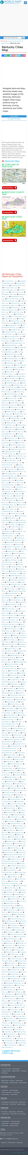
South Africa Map (6, 1068)
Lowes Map (7, 1032)
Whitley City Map (9, 609)
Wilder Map (21, 458)
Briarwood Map (6, 819)
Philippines (5, 1073)
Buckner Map (6, 396)
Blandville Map (10, 1034)
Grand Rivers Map (9, 846)
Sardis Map (18, 1029)
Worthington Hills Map (17, 580)
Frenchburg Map (15, 799)
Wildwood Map (14, 927)
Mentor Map (10, 965)
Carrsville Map (8, 1040)
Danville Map (8, 318)
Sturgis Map (18, 531)
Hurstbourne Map (12, 427)
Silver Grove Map (7, 615)
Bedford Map (21, 768)
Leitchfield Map (11, 383)
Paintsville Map (15, 440)
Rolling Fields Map (15, 746)
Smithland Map (14, 899)
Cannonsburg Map (8, 668)
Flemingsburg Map (10, 473)
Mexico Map (16, 1068)
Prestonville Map (7, 989)
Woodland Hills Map (8, 726)
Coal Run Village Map (13, 547)
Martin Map (20, 752)
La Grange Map (11, 363)
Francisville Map (21, 365)
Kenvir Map (21, 901)
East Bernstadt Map (12, 717)
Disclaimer (20, 1142)
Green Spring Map (7, 719)
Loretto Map (17, 721)
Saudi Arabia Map (6, 1092)
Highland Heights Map (17, 376)
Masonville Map (11, 628)
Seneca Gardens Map (8, 724)
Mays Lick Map (20, 936)
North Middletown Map (9, 748)
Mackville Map (6, 956)
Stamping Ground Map (9, 750)
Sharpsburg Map (12, 874)
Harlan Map (5, 544)
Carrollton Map (6, 429)
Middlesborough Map (8, 338)
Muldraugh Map (18, 642)
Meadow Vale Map (12, 710)
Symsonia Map (19, 759)
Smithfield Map (10, 1027)
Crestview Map (6, 801)
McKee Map (13, 684)
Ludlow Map (5, 420)
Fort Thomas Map (16, 316)
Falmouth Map (21, 516)
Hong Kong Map (13, 1090)
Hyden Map (21, 852)
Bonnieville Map (19, 930)
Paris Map (20, 352)
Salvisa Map (6, 826)
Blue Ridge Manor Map (11, 697)
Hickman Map (19, 496)
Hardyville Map (21, 994)
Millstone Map (11, 1020)
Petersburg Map (15, 757)
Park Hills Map (11, 460)
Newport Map (15, 321)
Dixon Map (9, 688)
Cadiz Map (13, 478)
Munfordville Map (19, 553)
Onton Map (7, 1007)
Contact (3, 1129)
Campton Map (14, 817)
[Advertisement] (14, 20)
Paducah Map (15, 303)
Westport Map (21, 921)
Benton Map (19, 420)
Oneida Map (21, 828)
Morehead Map (20, 380)
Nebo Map (9, 943)
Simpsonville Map (7, 485)
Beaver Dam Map (15, 445)
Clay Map (19, 606)
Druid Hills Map (11, 892)
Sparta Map (20, 945)
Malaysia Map (14, 1082)
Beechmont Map (17, 728)
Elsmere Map (6, 356)
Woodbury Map (20, 1032)
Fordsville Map (8, 786)
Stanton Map (20, 467)
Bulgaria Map (15, 1071)
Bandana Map (21, 961)
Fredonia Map (14, 837)
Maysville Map (21, 347)
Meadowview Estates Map (14, 854)
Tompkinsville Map (12, 493)
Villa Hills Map (11, 367)
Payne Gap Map (11, 870)
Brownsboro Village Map (9, 883)
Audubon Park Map (10, 573)
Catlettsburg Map (7, 535)
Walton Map (10, 438)
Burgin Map (9, 637)
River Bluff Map (6, 834)
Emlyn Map (10, 821)
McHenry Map (11, 841)
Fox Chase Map (20, 810)
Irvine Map (9, 469)
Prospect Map (6, 409)
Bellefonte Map (14, 655)
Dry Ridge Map (6, 516)
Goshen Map (10, 653)
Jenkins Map (14, 513)
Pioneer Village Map (16, 527)
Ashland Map (15, 307)
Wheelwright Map (7, 693)
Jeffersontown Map (8, 301)
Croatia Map (5, 1125)
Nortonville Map (7, 602)
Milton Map (16, 772)
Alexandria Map (11, 354)
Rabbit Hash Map (20, 885)
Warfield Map (8, 921)
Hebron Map (20, 392)
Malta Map (20, 1111)
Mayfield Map (18, 341)
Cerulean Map (11, 888)
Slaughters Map (7, 961)
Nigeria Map (12, 1111)
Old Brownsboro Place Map (10, 861)
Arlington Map (21, 872)
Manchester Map (7, 595)
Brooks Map (5, 496)
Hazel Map (9, 830)
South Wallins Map (8, 666)
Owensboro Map (16, 285)
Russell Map (8, 447)
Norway (12, 1080)
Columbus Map (19, 981)
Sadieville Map (10, 896)
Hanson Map (22, 708)
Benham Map (6, 795)
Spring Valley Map (20, 737)
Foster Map (9, 1043)
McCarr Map (20, 985)
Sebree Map (22, 558)
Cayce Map (9, 1018)
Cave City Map (8, 509)
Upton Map (13, 733)
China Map (4, 1111)
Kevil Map (19, 850)
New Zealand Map (6, 1064)
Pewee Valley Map (16, 575)
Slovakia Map (5, 1121)
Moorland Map (21, 819)
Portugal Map (5, 1102)
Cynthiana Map (18, 385)
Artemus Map (10, 770)
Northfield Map (20, 626)
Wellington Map (11, 777)
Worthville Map (14, 970)
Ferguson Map (11, 648)
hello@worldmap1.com (12, 1138)
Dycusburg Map (11, 1045)
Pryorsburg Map (7, 890)
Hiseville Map (6, 941)
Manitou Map (14, 974)
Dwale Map (21, 868)
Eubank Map (14, 881)
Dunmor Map (6, 885)
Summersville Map (20, 775)
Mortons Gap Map (12, 664)
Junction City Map (16, 507)
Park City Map (21, 779)
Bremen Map (10, 963)
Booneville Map (7, 1038)
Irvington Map (6, 606)
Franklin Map (20, 356)
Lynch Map (18, 706)
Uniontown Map (20, 631)
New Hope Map (20, 1016)
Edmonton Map (6, 562)
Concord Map (21, 1043)
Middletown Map (7, 374)
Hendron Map (20, 409)
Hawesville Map (9, 644)
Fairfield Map (16, 1023)
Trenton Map (18, 843)
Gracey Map (13, 1009)
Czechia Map (5, 1094)
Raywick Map (6, 1016)
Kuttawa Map (6, 741)
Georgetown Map (7, 294)
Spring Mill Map (19, 908)
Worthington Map (7, 558)
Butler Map (9, 761)
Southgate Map (7, 434)
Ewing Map (13, 925)
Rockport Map (11, 923)
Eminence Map (15, 482)
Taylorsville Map (20, 699)
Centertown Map (15, 823)
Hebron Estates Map (8, 620)
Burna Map (5, 930)
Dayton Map (14, 403)
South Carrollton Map (8, 972)
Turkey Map (4, 1098)
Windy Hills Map (7, 500)
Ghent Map (13, 877)
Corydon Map (10, 715)
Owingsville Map (15, 566)
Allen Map (23, 963)
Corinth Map (8, 945)
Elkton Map (10, 524)
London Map (6, 365)
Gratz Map (19, 1038)
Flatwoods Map (19, 369)
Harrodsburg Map (12, 358)
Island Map (21, 806)
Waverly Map (21, 890)
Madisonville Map (7, 310)
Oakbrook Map (6, 347)
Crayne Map (5, 981)
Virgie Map (5, 914)
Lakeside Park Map (16, 471)
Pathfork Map (14, 848)
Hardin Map (5, 759)
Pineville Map (19, 544)
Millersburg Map (18, 686)
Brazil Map (13, 1104)
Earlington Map (15, 584)
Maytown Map (6, 936)
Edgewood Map (12, 349)
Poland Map (14, 1094)
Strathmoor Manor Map (17, 865)
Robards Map (6, 790)
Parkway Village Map (13, 739)
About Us (4, 1142)
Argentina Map (21, 1104)
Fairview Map (10, 910)
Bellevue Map (6, 392)
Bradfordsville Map (8, 905)
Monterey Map (6, 1012)
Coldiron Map (14, 954)
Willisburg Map (14, 912)
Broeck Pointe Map (16, 919)
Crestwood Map (11, 411)
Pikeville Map (10, 378)
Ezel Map (20, 943)
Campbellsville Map (10, 345)
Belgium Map (5, 1080)
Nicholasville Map (12, 298)
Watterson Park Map (19, 635)
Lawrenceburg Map (13, 336)
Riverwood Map (10, 812)
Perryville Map (14, 704)
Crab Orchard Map (8, 673)
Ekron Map (16, 1014)
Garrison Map (6, 662)
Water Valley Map (19, 914)
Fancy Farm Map (15, 803)
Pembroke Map (14, 659)
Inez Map (22, 715)
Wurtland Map (10, 633)
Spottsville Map (7, 872)
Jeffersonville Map (16, 571)
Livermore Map (20, 586)
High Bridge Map (11, 939)
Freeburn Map (6, 839)
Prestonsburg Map (16, 449)
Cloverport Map (7, 611)
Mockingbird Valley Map (13, 983)
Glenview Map (18, 783)
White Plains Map (7, 657)
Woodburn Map (14, 859)
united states (5, 43)
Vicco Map (9, 868)
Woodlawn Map (10, 947)
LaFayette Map (6, 985)
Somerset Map (6, 334)
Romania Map (14, 1102)
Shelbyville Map (21, 323)
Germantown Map (7, 998)
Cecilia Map (5, 775)
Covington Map (9, 287)
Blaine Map (21, 1040)
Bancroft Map (8, 797)
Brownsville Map (15, 675)
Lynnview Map (6, 651)
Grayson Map (21, 425)
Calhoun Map (6, 699)
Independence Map (8, 305)
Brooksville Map (7, 752)
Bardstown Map (16, 329)
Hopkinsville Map (7, 290)
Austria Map (4, 1086)
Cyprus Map (22, 1113)
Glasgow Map (12, 325)
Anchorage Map (15, 502)
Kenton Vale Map (19, 1025)
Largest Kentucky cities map (11, 1052)
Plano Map (13, 613)
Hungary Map (5, 1113)
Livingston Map (19, 950)
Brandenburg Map (7, 476)
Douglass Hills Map (8, 400)
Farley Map (13, 407)
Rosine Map (5, 1025)
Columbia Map (15, 418)
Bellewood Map (6, 879)
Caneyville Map (14, 764)
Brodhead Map (15, 600)
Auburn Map (10, 589)
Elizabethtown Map (17, 296)
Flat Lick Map (10, 640)
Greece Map (5, 1104)
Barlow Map (17, 735)
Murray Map (5, 314)
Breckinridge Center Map (18, 522)
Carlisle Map (10, 529)
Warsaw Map (10, 555)
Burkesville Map (7, 569)
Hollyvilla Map (11, 781)
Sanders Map (20, 941)
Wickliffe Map (8, 730)
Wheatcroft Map (15, 992)
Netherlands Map (5, 1117)
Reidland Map (8, 416)
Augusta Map (22, 602)
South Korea (14, 1113)
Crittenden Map (15, 431)
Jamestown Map (19, 540)
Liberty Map (11, 518)
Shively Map (5, 323)
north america (17, 41)
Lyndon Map (21, 334)
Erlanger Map (15, 312)
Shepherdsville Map (10, 332)
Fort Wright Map (21, 396)
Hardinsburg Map (7, 504)
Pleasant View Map (8, 863)
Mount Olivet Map (7, 901)
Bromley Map (11, 702)
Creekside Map (19, 894)
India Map (24, 1071)
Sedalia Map (10, 903)
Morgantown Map (11, 498)
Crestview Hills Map (16, 456)
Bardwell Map (19, 713)
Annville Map (14, 617)
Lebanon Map (11, 398)
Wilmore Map (20, 436)
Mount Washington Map (14, 343)
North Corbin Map (12, 542)
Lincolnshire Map (15, 1001)
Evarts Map (21, 637)
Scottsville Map (6, 425)
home (9, 41)
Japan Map (16, 1092)
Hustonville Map (15, 832)
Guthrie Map (10, 582)
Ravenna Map (6, 766)
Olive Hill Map (11, 560)
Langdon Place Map (19, 646)
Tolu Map (12, 1036)
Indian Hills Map (7, 465)
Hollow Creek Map (15, 690)
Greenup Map (11, 604)
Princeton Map (8, 387)
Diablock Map (10, 808)
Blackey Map (22, 1018)
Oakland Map (10, 952)
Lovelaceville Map (7, 1003)
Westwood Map (10, 755)
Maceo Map (7, 828)
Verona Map (7, 578)
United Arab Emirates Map (8, 1076)
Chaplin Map (19, 826)
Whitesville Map (7, 779)
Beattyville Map (12, 593)
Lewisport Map (21, 549)
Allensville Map (6, 994)
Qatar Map (22, 1102)
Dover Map (9, 932)
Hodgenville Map (9, 451)
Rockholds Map (21, 839)
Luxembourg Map (14, 1123)
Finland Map (5, 1082)
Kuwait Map (5, 1123)
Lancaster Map (6, 442)
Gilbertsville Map (7, 806)
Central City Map (15, 389)
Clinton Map (6, 586)
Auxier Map (5, 737)
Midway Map (11, 551)
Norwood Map (8, 852)
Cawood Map (6, 713)
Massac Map (18, 414)
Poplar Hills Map (9, 857)
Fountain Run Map (15, 958)
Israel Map (5, 1090)
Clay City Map (14, 622)
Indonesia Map (14, 1125)
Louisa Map (19, 487)
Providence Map (7, 454)
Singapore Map (6, 1071)
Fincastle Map (14, 679)
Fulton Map (7, 489)
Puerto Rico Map (15, 1121)
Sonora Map (19, 790)
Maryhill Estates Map (8, 976)
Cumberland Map (7, 511)
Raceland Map (20, 491)
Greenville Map (11, 423)
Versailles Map (6, 352)
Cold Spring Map (11, 394)
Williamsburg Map (7, 405)
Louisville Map (8, 281)
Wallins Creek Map (12, 996)
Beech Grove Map (15, 934)
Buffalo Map (19, 795)
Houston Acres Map (10, 792)
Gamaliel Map (6, 850)
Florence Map (15, 292)
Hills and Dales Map (16, 1005)
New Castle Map (21, 651)
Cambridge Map (15, 978)
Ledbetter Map (6, 549)
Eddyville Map (6, 480)
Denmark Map (23, 1082)
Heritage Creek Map (8, 624)
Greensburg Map (7, 520)
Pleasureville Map (7, 677)
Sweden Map (19, 1080)
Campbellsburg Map (8, 682)
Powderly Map (8, 708)
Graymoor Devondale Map (10, 462)
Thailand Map (4, 1107)
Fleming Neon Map (16, 695)
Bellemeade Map (21, 662)
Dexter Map (9, 916)
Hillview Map (20, 361)
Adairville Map (14, 671)
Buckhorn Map (10, 987)
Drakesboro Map (15, 788)
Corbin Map (10, 372)
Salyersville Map (9, 533)
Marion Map (8, 458)
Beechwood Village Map (18, 591)
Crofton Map (6, 706)
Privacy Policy (11, 1142)
